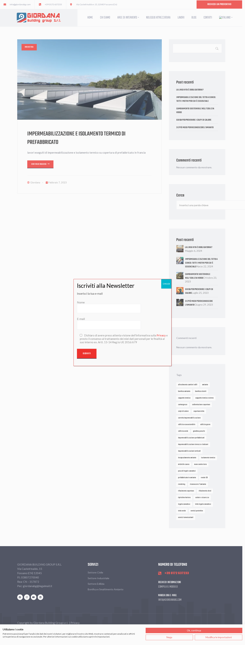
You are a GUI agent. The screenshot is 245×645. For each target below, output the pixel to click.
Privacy (161, 335)
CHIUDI (166, 283)
